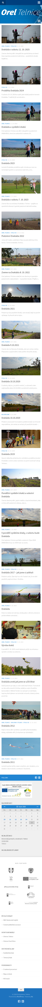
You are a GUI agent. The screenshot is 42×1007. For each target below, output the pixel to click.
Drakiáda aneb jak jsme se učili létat (18, 681)
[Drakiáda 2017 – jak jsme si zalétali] (21, 557)
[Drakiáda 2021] (21, 293)
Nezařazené (5, 414)
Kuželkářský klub (8, 953)
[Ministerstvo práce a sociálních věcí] (11, 895)
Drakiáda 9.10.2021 (10, 345)
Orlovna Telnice (8, 936)
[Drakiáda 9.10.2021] (21, 330)
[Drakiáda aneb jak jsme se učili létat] (21, 666)
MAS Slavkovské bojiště (10, 920)
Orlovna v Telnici (16, 722)
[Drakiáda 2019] (21, 439)
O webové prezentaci (10, 969)
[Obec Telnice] (11, 871)
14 (26, 819)
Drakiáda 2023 (8, 163)
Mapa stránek (7, 974)
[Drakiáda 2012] (21, 710)
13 (21, 819)
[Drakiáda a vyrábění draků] (21, 111)
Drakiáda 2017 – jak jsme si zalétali (17, 572)
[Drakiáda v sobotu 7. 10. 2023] (21, 184)
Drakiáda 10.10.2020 (11, 381)
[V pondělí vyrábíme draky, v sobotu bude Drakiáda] (21, 517)
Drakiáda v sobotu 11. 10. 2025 (16, 49)
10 (4, 819)
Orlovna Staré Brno (9, 941)
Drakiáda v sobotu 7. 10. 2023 (15, 199)
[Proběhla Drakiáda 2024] (21, 75)
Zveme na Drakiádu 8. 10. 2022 (16, 272)
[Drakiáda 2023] (21, 148)
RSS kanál (6, 979)
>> (37, 807)
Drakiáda (6, 608)
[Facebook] (36, 777)
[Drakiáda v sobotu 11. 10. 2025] (21, 34)
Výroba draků (8, 645)
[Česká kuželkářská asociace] (11, 879)
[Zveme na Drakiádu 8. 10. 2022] (21, 257)
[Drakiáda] (21, 593)
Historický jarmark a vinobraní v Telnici (15, 839)
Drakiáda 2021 (8, 308)
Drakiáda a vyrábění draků (14, 126)
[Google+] (39, 777)
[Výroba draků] (21, 630)
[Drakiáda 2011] (21, 747)
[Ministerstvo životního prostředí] (31, 903)
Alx (32, 997)
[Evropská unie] (31, 879)
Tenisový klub (7, 958)
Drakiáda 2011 (8, 762)
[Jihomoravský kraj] (11, 887)
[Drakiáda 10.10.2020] (21, 366)
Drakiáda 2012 (8, 725)
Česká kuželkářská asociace (12, 925)
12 (16, 819)
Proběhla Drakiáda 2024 (13, 90)
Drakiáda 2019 (8, 454)
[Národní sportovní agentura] (11, 903)
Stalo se (14, 46)
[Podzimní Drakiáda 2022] (21, 221)
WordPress (20, 997)
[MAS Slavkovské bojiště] (31, 895)
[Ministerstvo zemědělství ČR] (31, 887)
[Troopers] (31, 871)
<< (4, 807)
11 (10, 819)
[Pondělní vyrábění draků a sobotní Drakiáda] (21, 478)
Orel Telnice (6, 46)
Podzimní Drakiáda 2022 (13, 236)
